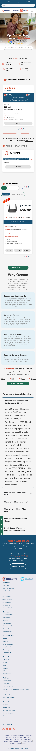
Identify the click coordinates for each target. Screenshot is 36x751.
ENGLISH (22, 1)
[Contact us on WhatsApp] (1, 524)
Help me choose (25, 188)
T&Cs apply (29, 141)
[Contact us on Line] (1, 529)
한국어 (32, 1)
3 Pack (26, 250)
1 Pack (9, 250)
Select (18, 123)
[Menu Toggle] (32, 11)
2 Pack (18, 250)
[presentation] (22, 129)
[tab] (4, 188)
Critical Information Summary (10, 133)
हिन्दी (29, 1)
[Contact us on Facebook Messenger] (1, 519)
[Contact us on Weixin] (1, 533)
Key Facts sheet (25, 133)
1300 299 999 (5, 2)
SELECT (18, 167)
